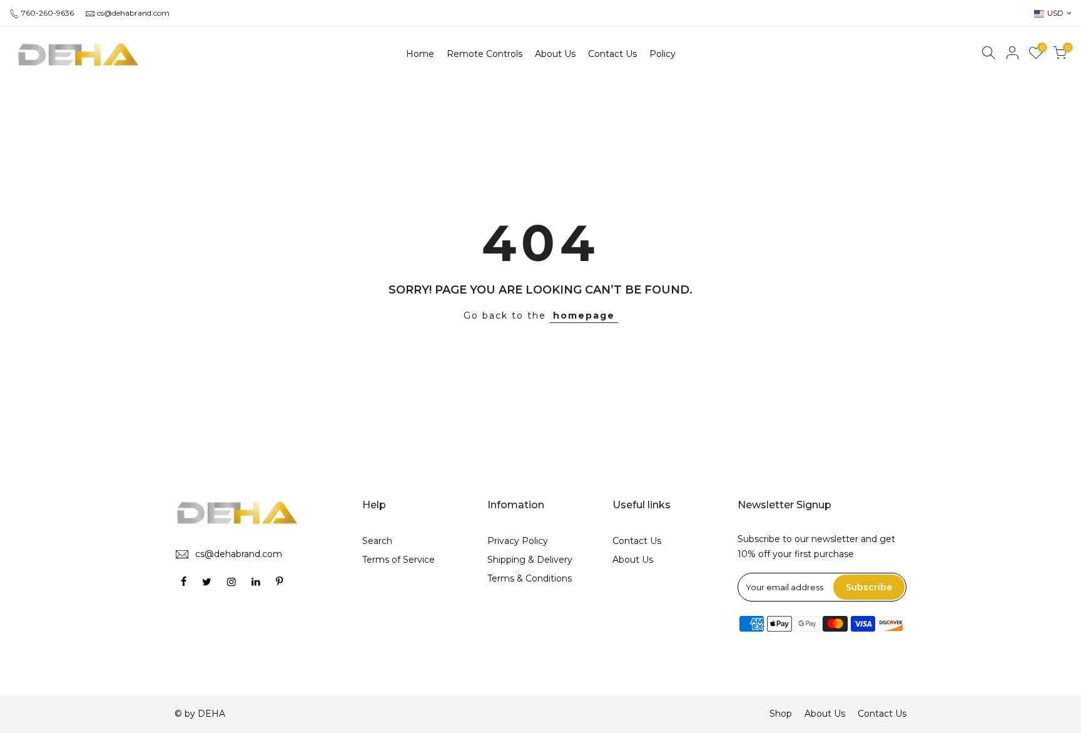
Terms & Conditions (529, 578)
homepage (584, 315)
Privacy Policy (517, 540)
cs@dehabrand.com (133, 13)
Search (377, 540)
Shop (780, 713)
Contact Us (636, 540)
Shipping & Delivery (529, 559)
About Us (632, 559)
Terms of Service (398, 559)
